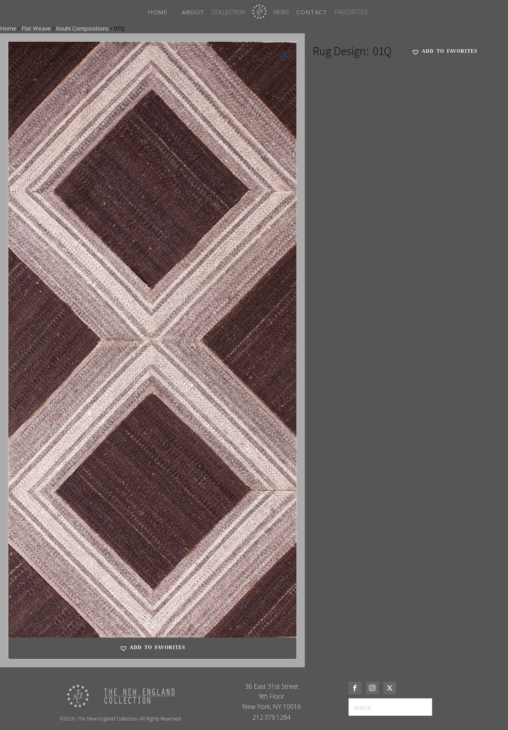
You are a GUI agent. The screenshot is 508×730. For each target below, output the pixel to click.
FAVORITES (351, 11)
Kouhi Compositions (82, 28)
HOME (157, 12)
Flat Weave (36, 28)
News (281, 12)
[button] (283, 55)
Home (8, 28)
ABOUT (193, 12)
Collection (228, 12)
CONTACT (311, 12)
